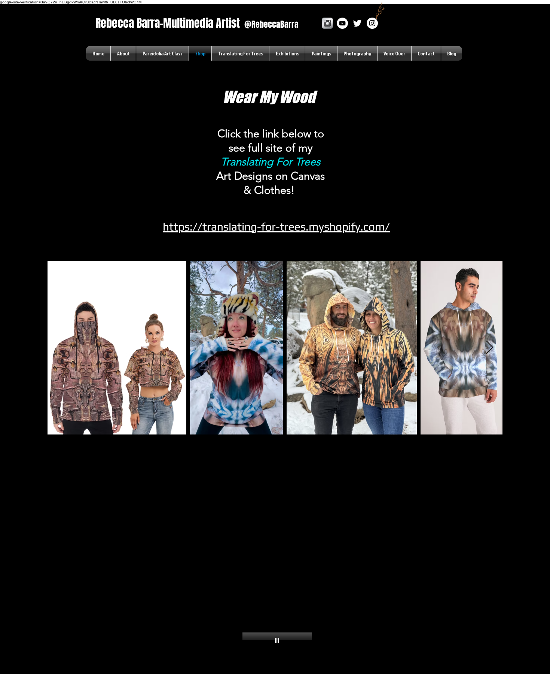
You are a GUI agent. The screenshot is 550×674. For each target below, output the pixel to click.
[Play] (277, 639)
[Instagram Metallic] (327, 23)
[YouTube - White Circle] (342, 23)
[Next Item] (489, 348)
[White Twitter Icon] (357, 23)
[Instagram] (372, 23)
